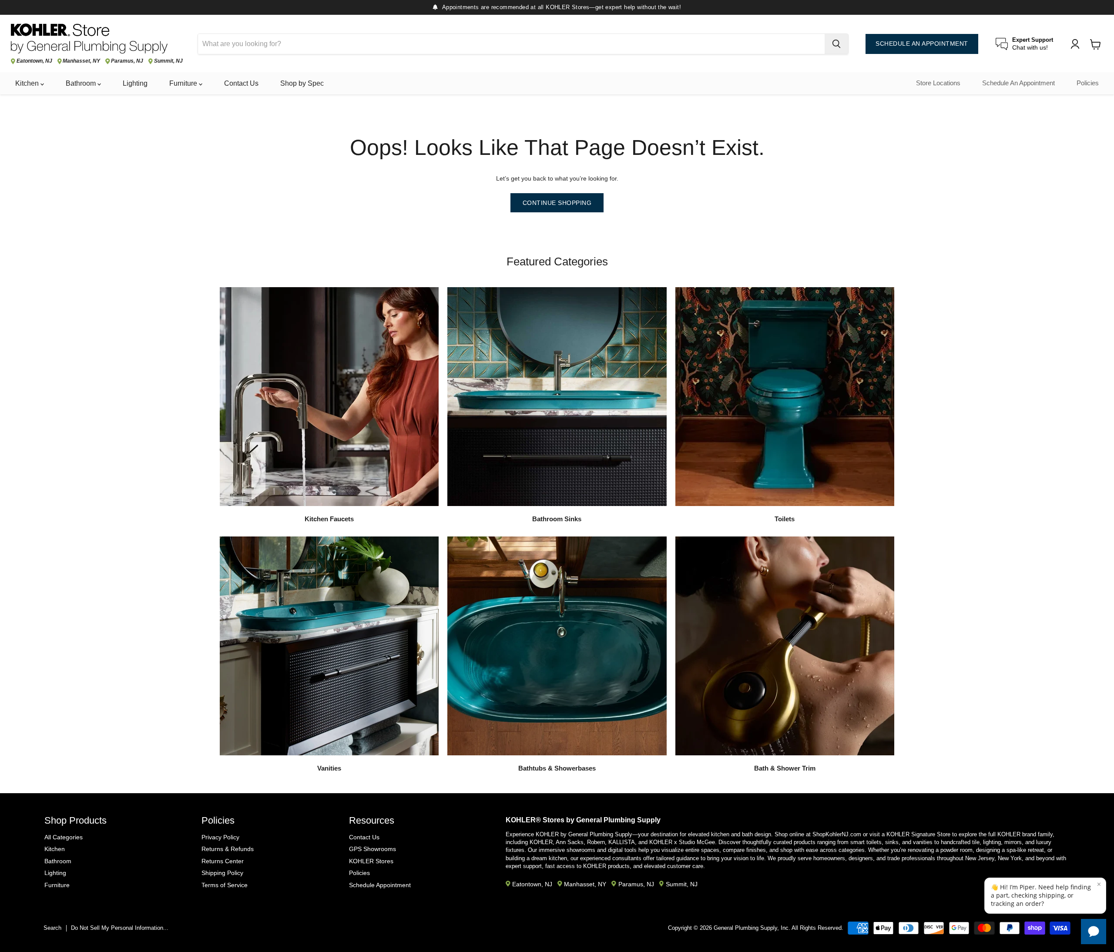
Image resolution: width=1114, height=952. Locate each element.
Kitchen (27, 83)
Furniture (184, 83)
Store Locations (938, 83)
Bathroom (81, 83)
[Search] (836, 44)
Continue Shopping (557, 202)
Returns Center (222, 861)
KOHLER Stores (371, 861)
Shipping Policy (222, 872)
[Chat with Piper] (1093, 931)
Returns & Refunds (227, 848)
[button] (1045, 896)
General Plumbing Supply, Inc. (752, 928)
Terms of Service (224, 885)
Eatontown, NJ (34, 61)
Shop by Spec (302, 83)
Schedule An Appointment (1018, 83)
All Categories (63, 837)
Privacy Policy (220, 837)
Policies (1088, 83)
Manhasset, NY (81, 61)
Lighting (135, 83)
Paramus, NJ (127, 61)
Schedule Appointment (380, 885)
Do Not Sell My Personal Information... (119, 928)
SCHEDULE (922, 43)
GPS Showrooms (372, 848)
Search (52, 928)
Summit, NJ (168, 61)
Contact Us (241, 83)
